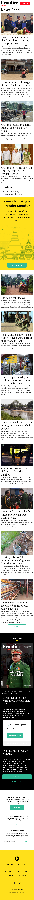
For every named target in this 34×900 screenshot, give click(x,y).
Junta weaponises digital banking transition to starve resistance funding (17, 380)
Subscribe (17, 824)
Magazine (10, 864)
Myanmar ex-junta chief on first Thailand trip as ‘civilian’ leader (16, 170)
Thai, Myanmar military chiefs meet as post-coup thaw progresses (15, 40)
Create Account (14, 735)
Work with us (9, 871)
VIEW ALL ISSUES (17, 781)
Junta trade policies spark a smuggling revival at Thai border (16, 425)
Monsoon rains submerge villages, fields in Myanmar (16, 84)
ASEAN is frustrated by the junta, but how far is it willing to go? (16, 514)
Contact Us (22, 875)
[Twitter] (19, 883)
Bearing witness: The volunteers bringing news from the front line (15, 560)
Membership (21, 864)
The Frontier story (17, 868)
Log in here (23, 743)
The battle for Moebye (13, 297)
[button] (19, 889)
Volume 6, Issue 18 (9, 691)
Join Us (17, 807)
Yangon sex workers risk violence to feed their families (15, 471)
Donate (25, 4)
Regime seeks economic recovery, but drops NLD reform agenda (15, 605)
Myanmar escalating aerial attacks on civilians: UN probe (16, 127)
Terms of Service (23, 871)
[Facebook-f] (14, 883)
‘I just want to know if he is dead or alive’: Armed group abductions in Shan (17, 337)
